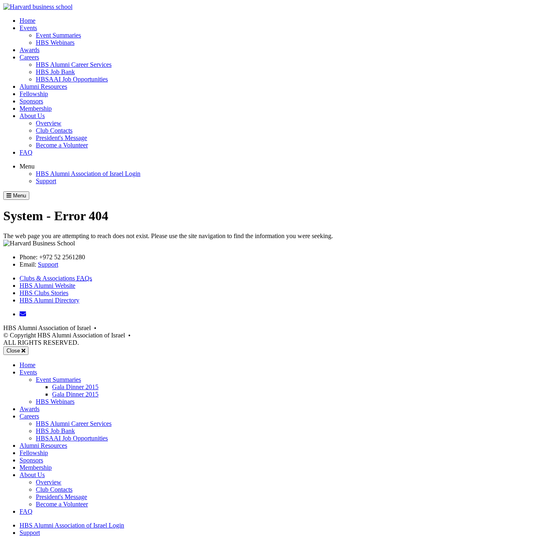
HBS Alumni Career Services (74, 64)
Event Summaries (58, 35)
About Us (32, 115)
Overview (48, 123)
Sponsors (31, 101)
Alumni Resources (43, 86)
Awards (29, 49)
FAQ (26, 152)
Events (28, 27)
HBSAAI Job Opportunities (72, 79)
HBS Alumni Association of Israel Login (88, 173)
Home (27, 20)
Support (46, 180)
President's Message (61, 137)
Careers (29, 57)
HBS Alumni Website (47, 285)
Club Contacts (54, 130)
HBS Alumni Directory (49, 300)
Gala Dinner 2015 (75, 386)
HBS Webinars (55, 42)
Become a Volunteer (62, 145)
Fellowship (34, 93)
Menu (27, 166)
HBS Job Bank (55, 71)
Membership (36, 108)
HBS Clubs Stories (44, 292)
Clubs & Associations (56, 278)
